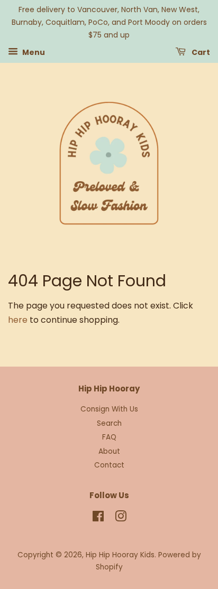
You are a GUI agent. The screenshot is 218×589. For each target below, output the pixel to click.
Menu (33, 52)
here (18, 320)
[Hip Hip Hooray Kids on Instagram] (120, 518)
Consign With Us (109, 409)
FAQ (109, 437)
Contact (109, 465)
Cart (200, 52)
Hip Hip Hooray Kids (120, 555)
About (109, 451)
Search (109, 423)
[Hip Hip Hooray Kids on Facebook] (98, 518)
